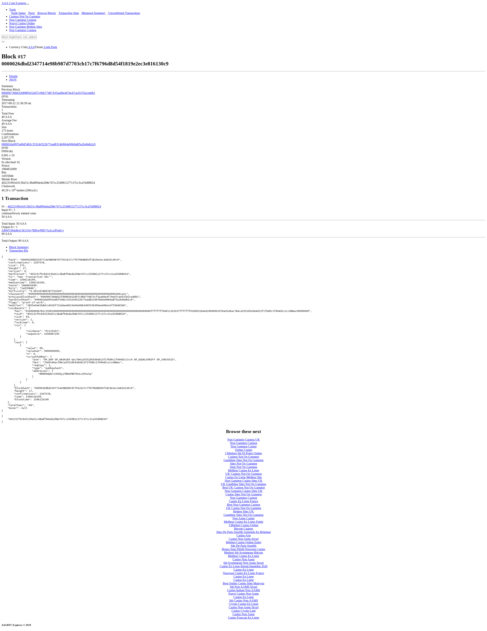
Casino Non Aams (243, 559)
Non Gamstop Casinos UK (243, 439)
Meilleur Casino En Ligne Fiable (243, 521)
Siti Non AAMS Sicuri (243, 586)
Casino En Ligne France (243, 501)
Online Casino (243, 449)
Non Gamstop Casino (244, 446)
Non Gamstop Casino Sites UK (244, 480)
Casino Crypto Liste (244, 610)
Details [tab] (13, 76)
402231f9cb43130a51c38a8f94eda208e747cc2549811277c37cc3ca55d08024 (54, 206)
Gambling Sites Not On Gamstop (243, 460)
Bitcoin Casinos (243, 528)
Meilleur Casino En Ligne (243, 470)
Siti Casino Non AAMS (243, 600)
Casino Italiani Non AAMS (243, 590)
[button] (12, 9)
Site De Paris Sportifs (243, 545)
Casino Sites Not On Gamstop (243, 494)
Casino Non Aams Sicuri (244, 538)
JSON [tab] (13, 79)
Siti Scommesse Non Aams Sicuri (243, 562)
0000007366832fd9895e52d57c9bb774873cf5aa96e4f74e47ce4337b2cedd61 (48, 93)
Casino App (243, 535)
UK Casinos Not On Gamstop (243, 473)
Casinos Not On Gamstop (24, 16)
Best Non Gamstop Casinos (243, 504)
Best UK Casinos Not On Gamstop (243, 487)
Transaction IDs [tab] (18, 250)
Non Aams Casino (243, 518)
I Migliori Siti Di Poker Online (243, 453)
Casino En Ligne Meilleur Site (243, 477)
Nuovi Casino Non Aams (243, 593)
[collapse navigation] (27, 4)
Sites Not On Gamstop (243, 463)
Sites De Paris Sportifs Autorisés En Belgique (243, 532)
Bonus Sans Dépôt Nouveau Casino (243, 549)
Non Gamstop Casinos (22, 19)
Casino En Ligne (243, 569)
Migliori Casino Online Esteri (243, 542)
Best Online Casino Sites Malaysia (243, 583)
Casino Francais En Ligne (243, 617)
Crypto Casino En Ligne (243, 604)
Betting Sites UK (243, 511)
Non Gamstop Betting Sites (25, 26)
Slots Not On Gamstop (243, 467)
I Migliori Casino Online (243, 525)
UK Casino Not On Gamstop (243, 508)
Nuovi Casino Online (22, 23)
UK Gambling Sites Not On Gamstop (243, 484)
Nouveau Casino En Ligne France (243, 573)
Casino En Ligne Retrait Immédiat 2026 (243, 566)
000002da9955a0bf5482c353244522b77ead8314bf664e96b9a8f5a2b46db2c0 (48, 144)
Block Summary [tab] (19, 247)
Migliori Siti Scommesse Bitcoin (243, 552)
